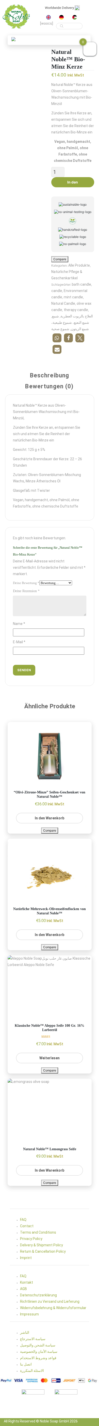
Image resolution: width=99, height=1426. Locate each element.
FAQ (23, 1220)
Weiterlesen (49, 1058)
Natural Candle (63, 303)
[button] (13, 39)
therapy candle (76, 310)
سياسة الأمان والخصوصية (38, 1352)
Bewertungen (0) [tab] (49, 387)
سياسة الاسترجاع (32, 1339)
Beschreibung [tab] (49, 376)
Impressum (29, 1314)
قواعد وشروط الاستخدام (38, 1358)
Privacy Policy (31, 1239)
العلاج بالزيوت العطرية (76, 316)
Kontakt (26, 1282)
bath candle (81, 284)
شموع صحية (60, 329)
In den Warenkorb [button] (49, 818)
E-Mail (19, 642)
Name (19, 624)
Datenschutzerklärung (38, 1295)
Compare (59, 259)
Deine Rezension (26, 591)
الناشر (24, 1332)
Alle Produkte (79, 265)
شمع (55, 316)
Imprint (26, 1258)
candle (56, 291)
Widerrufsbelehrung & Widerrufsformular (53, 1308)
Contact (27, 1226)
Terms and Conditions (38, 1232)
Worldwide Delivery (60, 8)
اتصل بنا (26, 1364)
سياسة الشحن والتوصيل (37, 1345)
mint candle (73, 297)
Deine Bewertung (26, 583)
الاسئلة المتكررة (32, 1371)
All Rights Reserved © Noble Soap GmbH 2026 (41, 1421)
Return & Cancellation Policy (43, 1251)
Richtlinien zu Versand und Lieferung (49, 1301)
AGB (23, 1289)
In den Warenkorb (72, 183)
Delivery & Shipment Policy (41, 1245)
